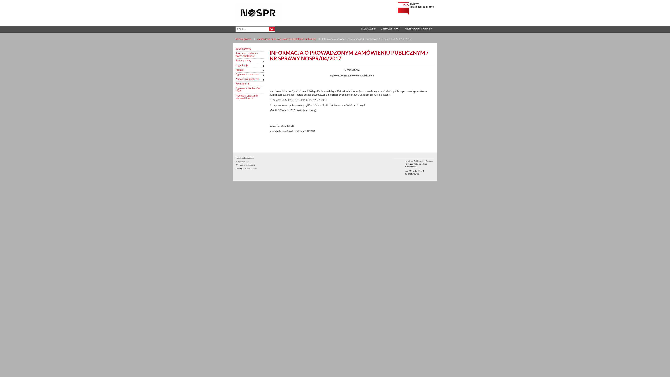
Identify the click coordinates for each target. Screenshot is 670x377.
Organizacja (242, 65)
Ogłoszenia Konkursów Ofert (248, 89)
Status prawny (243, 61)
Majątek (240, 70)
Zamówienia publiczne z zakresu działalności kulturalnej (286, 39)
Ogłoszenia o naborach (248, 74)
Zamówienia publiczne (247, 79)
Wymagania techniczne (245, 165)
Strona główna (243, 39)
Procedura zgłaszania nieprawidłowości (247, 97)
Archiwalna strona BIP (418, 29)
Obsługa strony (390, 29)
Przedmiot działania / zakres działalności (247, 54)
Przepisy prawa (242, 161)
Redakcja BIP (368, 29)
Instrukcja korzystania (245, 158)
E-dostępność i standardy (246, 168)
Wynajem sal (242, 84)
